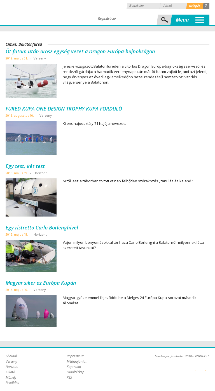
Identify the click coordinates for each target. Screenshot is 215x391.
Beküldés (12, 382)
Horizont (12, 366)
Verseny (11, 361)
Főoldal (11, 356)
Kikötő (10, 372)
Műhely (11, 377)
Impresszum (75, 356)
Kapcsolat (74, 366)
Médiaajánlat (77, 361)
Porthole (43, 12)
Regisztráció (107, 18)
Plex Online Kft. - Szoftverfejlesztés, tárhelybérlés (195, 367)
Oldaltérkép (75, 372)
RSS (69, 377)
